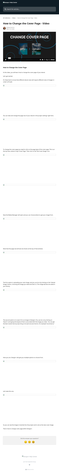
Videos (14, 18)
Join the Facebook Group (29, 461)
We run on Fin (30, 469)
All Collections (6, 18)
